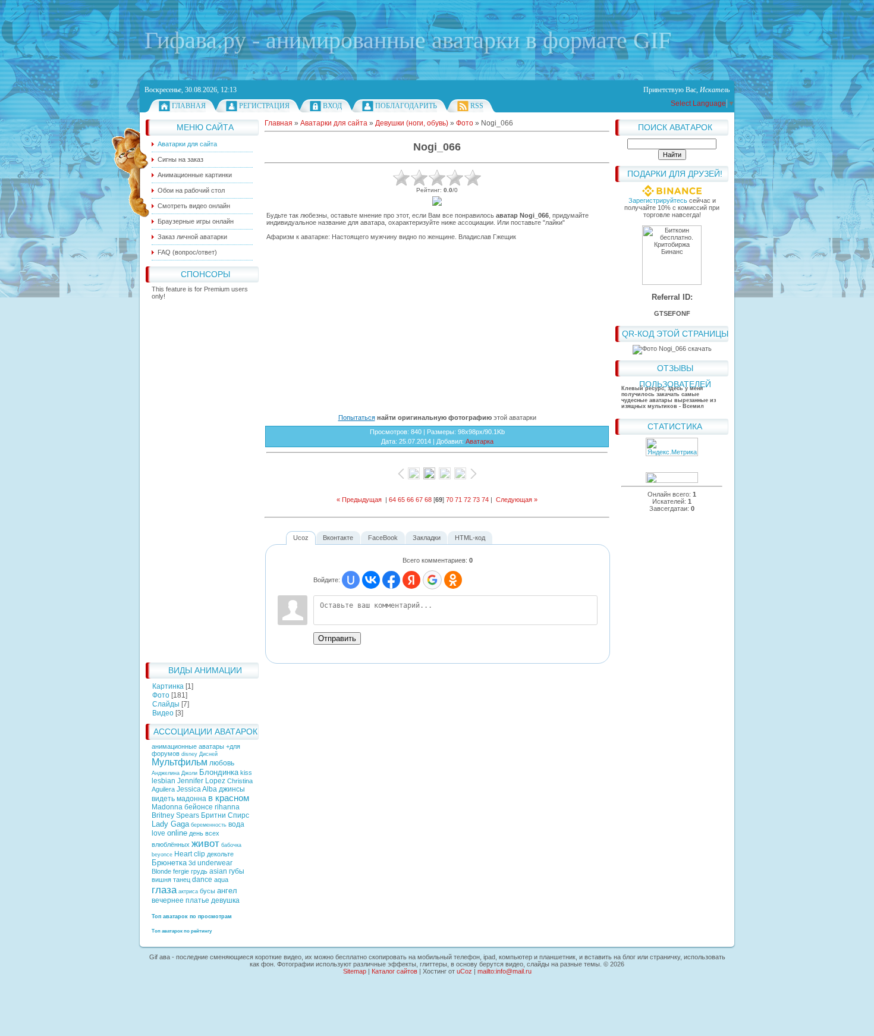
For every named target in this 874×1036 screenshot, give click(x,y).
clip (199, 854)
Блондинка (218, 772)
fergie (181, 871)
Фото (160, 695)
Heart (183, 854)
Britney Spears (175, 815)
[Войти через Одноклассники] (453, 580)
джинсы (232, 789)
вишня (161, 879)
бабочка (231, 845)
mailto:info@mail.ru (504, 971)
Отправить (337, 638)
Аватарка (479, 441)
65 (401, 499)
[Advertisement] (202, 478)
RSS (476, 106)
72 (467, 499)
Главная (189, 106)
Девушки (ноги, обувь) (411, 123)
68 (428, 499)
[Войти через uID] (351, 580)
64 (392, 499)
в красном (228, 798)
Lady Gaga (170, 824)
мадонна (191, 799)
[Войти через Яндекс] (411, 580)
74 (485, 499)
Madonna (167, 807)
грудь (199, 871)
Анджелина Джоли (174, 773)
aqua (221, 879)
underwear (214, 863)
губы (236, 871)
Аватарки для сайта (333, 123)
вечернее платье (180, 900)
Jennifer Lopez (201, 781)
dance (202, 879)
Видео (163, 713)
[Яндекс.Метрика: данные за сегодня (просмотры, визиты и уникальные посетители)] (672, 447)
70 (449, 499)
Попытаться (356, 417)
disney (189, 754)
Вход (332, 106)
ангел (227, 890)
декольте (220, 854)
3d (192, 863)
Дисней (208, 754)
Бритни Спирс (225, 815)
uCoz (464, 971)
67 (419, 499)
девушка (225, 900)
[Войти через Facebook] (391, 580)
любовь (221, 763)
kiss (246, 772)
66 (410, 499)
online (177, 832)
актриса (188, 891)
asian (218, 871)
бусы (207, 890)
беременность (209, 825)
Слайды (166, 704)
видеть (163, 799)
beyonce (162, 855)
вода (236, 824)
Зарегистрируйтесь (657, 200)
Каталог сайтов (394, 971)
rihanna (227, 807)
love (158, 833)
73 (476, 499)
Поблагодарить (406, 106)
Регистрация (264, 106)
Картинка (168, 686)
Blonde (161, 871)
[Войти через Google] (432, 579)
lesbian (163, 781)
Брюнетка (169, 862)
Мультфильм (180, 762)
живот (205, 843)
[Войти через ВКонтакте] (371, 580)
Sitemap (354, 971)
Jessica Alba (197, 789)
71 (458, 499)
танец (181, 879)
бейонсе (198, 807)
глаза (164, 890)
